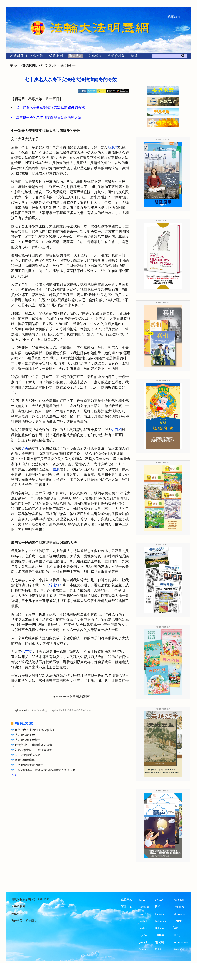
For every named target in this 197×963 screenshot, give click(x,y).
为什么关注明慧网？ (24, 920)
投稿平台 (17, 913)
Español (143, 935)
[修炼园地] (75, 56)
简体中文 (126, 906)
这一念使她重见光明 (28, 755)
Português (179, 899)
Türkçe (177, 935)
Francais (143, 949)
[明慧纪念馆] (116, 56)
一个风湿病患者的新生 (29, 765)
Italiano (159, 928)
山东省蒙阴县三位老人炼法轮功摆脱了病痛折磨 (45, 770)
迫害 (24, 448)
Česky (142, 914)
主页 (13, 65)
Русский (179, 907)
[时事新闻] (15, 56)
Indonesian (161, 921)
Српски (178, 921)
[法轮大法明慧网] (38, 21)
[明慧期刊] (56, 56)
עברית (159, 899)
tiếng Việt (179, 949)
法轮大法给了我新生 (28, 740)
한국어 (159, 942)
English (143, 928)
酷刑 (56, 469)
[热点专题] (36, 56)
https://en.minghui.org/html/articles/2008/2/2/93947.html (61, 710)
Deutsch (143, 921)
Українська (181, 942)
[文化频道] (95, 56)
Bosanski (144, 907)
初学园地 (48, 65)
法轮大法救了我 (25, 735)
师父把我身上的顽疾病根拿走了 (35, 730)
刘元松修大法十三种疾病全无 (33, 750)
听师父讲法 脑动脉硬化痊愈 (33, 745)
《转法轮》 (54, 585)
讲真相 (116, 430)
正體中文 (126, 899)
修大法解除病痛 (25, 760)
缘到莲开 (68, 65)
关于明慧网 (18, 906)
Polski (158, 949)
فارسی (143, 942)
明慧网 (113, 147)
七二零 (26, 652)
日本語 (159, 935)
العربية (142, 899)
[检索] (134, 56)
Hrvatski (160, 914)
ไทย (176, 928)
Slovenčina (179, 914)
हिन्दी (157, 907)
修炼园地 (29, 65)
